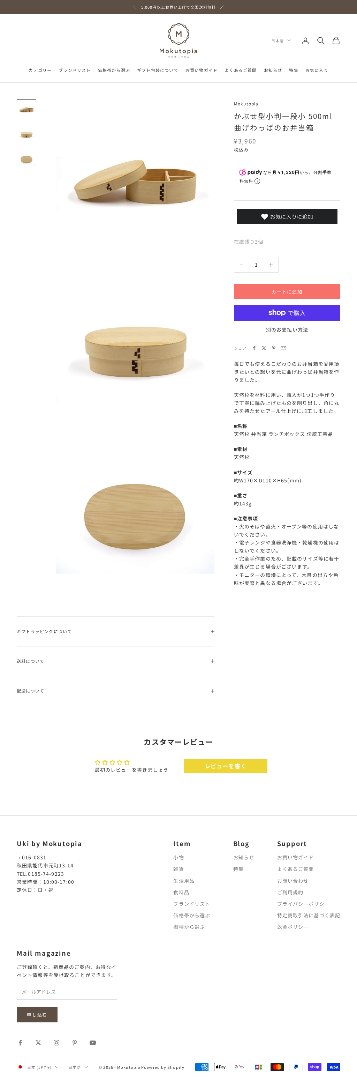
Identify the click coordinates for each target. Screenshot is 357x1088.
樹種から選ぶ (189, 926)
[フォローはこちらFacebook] (20, 1042)
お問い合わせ (293, 880)
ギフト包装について (157, 70)
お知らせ (273, 70)
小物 (178, 857)
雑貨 (178, 868)
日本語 (277, 40)
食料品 (181, 892)
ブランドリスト (75, 70)
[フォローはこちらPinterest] (74, 1042)
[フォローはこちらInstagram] (56, 1042)
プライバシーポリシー (303, 903)
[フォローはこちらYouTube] (92, 1042)
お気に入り (316, 70)
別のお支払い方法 (287, 329)
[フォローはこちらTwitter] (38, 1042)
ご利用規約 (290, 892)
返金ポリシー (293, 926)
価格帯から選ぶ (114, 70)
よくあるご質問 (241, 70)
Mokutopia (246, 103)
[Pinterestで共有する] (273, 348)
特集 (293, 70)
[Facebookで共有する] (254, 348)
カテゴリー (40, 70)
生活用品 (183, 880)
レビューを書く (225, 766)
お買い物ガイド (201, 70)
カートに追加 (287, 291)
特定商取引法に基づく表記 (308, 915)
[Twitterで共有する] (264, 348)
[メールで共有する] (283, 348)
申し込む (37, 1014)
